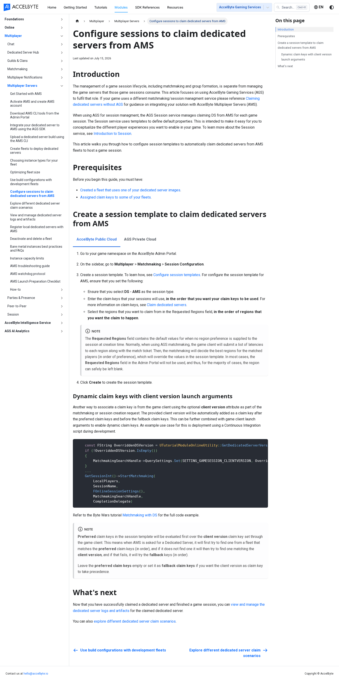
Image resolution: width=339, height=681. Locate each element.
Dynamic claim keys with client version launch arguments (306, 57)
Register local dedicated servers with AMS (36, 229)
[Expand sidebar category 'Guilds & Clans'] (62, 61)
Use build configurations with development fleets (31, 182)
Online (9, 27)
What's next (285, 66)
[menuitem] (52, 7)
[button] (291, 7)
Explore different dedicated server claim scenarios (35, 205)
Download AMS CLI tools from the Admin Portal (34, 115)
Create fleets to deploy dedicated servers (34, 151)
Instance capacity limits (27, 258)
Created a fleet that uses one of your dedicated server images (130, 190)
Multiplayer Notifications (24, 77)
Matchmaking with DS (139, 515)
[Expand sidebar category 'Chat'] (62, 44)
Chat (10, 44)
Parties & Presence (21, 298)
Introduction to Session (112, 133)
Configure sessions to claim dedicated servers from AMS (32, 194)
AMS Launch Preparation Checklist (35, 281)
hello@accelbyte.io (36, 673)
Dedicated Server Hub (23, 52)
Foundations (14, 19)
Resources (175, 7)
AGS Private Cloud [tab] (140, 239)
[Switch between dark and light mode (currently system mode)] (331, 7)
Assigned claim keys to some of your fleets (115, 197)
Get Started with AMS (26, 94)
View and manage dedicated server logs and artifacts (36, 217)
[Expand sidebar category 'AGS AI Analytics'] (62, 331)
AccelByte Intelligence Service (28, 323)
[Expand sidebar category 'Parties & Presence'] (62, 298)
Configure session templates (176, 275)
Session (13, 314)
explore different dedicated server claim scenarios (135, 621)
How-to (15, 289)
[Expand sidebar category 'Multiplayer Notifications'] (62, 77)
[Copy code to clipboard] (262, 445)
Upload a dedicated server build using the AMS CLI (37, 139)
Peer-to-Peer (17, 306)
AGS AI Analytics (17, 331)
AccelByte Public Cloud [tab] (97, 239)
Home (52, 7)
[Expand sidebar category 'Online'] (62, 27)
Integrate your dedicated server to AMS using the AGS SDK (34, 127)
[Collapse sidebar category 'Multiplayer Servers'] (62, 86)
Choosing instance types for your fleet (34, 162)
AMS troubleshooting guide (30, 266)
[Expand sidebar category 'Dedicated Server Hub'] (62, 52)
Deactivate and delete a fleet (31, 239)
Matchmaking (17, 69)
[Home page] (77, 21)
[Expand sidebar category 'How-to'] (62, 289)
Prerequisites (286, 36)
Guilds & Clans (17, 61)
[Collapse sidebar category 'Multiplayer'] (62, 36)
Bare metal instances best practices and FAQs (36, 249)
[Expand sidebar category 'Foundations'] (62, 19)
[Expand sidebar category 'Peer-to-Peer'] (62, 306)
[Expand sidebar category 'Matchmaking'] (62, 69)
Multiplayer (13, 36)
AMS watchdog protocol (27, 274)
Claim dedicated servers (166, 305)
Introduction (286, 29)
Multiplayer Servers (22, 85)
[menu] (126, 7)
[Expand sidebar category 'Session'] (62, 314)
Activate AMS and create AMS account (32, 104)
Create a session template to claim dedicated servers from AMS (301, 45)
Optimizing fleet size (25, 172)
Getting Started (75, 7)
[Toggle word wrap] (254, 445)
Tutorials (100, 7)
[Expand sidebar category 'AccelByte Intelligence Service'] (62, 323)
